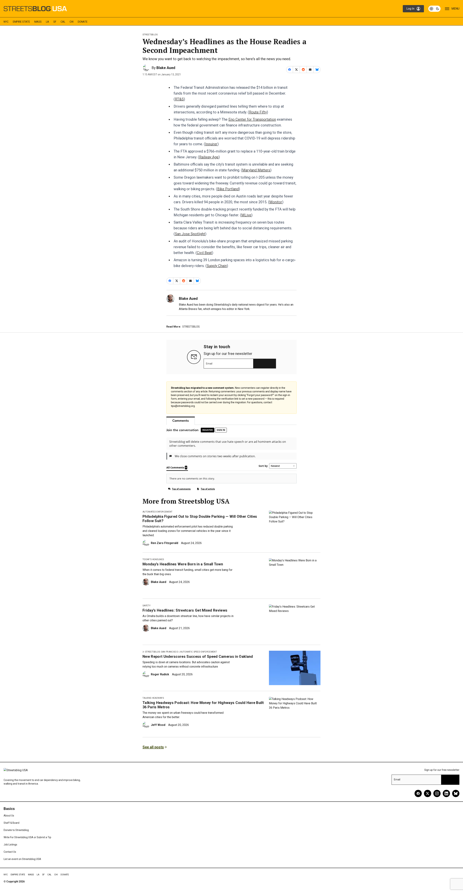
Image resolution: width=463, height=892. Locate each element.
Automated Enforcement (158, 512)
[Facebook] (418, 793)
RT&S (179, 99)
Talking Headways (153, 698)
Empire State (21, 21)
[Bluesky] (455, 793)
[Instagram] (437, 793)
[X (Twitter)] (427, 793)
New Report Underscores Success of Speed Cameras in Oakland (198, 656)
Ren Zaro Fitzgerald (164, 543)
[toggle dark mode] (434, 9)
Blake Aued (165, 68)
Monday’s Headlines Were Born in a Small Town (183, 564)
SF (54, 21)
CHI (71, 21)
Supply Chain (217, 266)
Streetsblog (150, 34)
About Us (9, 815)
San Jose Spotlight (190, 234)
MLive (246, 215)
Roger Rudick (160, 674)
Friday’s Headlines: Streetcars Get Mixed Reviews (185, 610)
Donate (83, 21)
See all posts (153, 747)
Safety (146, 606)
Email (209, 363)
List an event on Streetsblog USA (22, 859)
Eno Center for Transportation (252, 119)
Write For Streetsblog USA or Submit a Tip (27, 837)
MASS (38, 21)
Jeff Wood (158, 725)
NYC (6, 21)
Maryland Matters (256, 170)
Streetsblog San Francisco (161, 652)
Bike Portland (228, 189)
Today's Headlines (153, 559)
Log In (410, 8)
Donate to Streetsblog (16, 830)
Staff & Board (11, 822)
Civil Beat (204, 253)
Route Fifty (258, 112)
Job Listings (10, 844)
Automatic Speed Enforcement (198, 652)
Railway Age (208, 157)
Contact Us (10, 851)
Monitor (275, 202)
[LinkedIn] (446, 793)
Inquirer (211, 144)
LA (47, 21)
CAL (63, 21)
